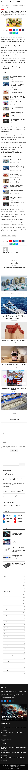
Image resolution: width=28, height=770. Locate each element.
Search (4, 462)
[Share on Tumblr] (23, 30)
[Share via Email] (16, 33)
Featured (8, 5)
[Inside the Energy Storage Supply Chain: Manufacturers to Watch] (6, 542)
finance (14, 600)
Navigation (18, 505)
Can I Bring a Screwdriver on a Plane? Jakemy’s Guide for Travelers (17, 114)
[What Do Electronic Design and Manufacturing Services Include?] (6, 98)
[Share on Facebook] (14, 30)
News (13, 235)
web (14, 676)
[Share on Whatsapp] (14, 33)
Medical (14, 637)
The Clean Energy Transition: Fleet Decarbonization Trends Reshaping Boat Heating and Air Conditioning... (14, 317)
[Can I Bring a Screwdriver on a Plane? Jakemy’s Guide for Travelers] (6, 115)
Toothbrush (14, 667)
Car (14, 582)
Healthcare (14, 609)
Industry (14, 615)
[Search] (26, 1)
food (9, 235)
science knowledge (14, 655)
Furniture (14, 606)
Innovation (14, 618)
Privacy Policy (19, 768)
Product (14, 646)
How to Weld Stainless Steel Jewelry (14, 412)
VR (14, 673)
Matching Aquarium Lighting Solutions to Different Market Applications (18, 565)
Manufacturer (14, 634)
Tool (14, 664)
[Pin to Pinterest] (20, 30)
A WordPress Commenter (8, 505)
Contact (7, 768)
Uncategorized (14, 670)
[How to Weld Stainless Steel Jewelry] (6, 108)
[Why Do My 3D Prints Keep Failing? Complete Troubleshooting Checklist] (6, 92)
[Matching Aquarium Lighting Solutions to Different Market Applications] (6, 565)
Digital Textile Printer (14, 591)
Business (14, 579)
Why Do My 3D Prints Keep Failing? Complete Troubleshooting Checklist (16, 91)
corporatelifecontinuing (11, 14)
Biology (14, 576)
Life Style (14, 628)
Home (2, 5)
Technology (14, 661)
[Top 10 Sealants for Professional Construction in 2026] (6, 121)
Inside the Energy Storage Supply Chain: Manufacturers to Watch (18, 541)
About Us (13, 768)
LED (14, 624)
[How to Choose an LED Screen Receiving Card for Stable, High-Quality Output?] (6, 557)
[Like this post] (11, 30)
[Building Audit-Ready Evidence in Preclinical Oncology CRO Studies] (6, 534)
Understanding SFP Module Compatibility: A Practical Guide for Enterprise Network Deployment (13, 485)
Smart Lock (14, 658)
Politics (14, 643)
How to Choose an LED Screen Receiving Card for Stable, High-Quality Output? (18, 557)
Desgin (14, 588)
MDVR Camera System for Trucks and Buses (14, 293)
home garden (14, 613)
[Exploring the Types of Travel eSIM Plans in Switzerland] (6, 103)
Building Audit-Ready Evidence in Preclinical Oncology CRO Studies (17, 533)
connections (14, 585)
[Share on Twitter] (17, 30)
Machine (14, 631)
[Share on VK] (11, 33)
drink (14, 594)
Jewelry (14, 622)
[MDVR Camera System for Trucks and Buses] (6, 78)
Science (14, 652)
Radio (14, 649)
